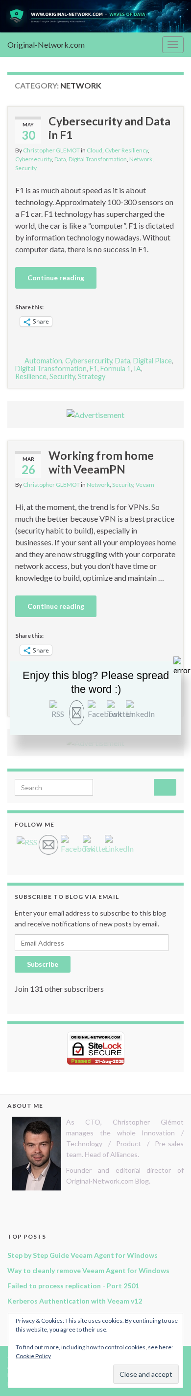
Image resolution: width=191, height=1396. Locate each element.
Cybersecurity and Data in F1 (109, 128)
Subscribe (42, 964)
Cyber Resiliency (126, 150)
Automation (43, 360)
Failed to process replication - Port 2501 (73, 1285)
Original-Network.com (46, 44)
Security (26, 168)
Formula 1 (115, 368)
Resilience (31, 376)
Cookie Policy (33, 1356)
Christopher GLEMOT (51, 150)
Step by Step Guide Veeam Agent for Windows (82, 1255)
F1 (93, 368)
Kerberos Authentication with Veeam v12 (74, 1301)
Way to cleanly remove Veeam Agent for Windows (88, 1270)
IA (137, 368)
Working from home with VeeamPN (101, 462)
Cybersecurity (33, 159)
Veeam (145, 484)
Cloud (94, 150)
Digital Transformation (98, 159)
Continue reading (55, 277)
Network (140, 159)
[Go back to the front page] (95, 16)
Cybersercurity (88, 360)
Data (60, 159)
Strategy (91, 376)
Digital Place (152, 360)
